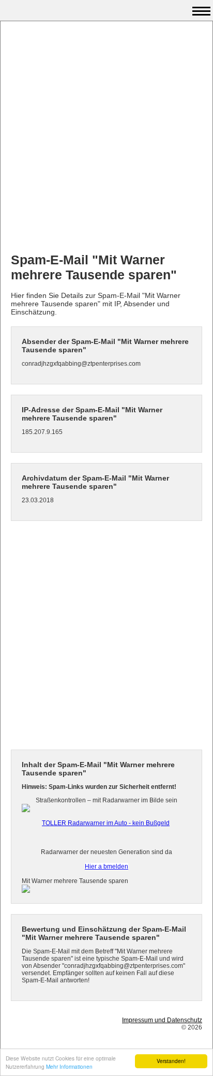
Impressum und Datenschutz (162, 1020)
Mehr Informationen (69, 1066)
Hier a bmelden (106, 866)
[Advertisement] (106, 138)
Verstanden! (171, 1061)
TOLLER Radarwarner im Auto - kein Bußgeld (106, 823)
